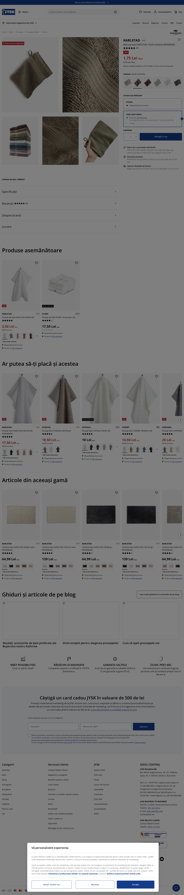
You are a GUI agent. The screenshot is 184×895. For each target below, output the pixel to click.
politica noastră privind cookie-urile (123, 873)
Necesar (95, 884)
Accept (135, 884)
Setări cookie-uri (51, 884)
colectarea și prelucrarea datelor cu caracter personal (73, 873)
